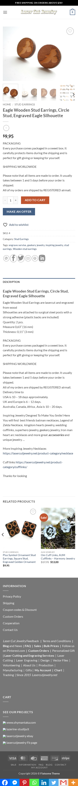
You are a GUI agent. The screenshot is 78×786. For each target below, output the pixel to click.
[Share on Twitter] (20, 258)
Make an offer (19, 211)
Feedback (33, 641)
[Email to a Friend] (28, 258)
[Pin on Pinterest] (35, 258)
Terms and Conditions (57, 641)
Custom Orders (13, 616)
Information (27, 764)
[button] (5, 12)
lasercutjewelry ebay (19, 736)
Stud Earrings (25, 104)
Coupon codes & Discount (20, 609)
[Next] (69, 53)
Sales (38, 646)
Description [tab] (11, 281)
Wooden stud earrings (25, 248)
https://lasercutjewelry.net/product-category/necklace (38, 453)
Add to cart (35, 200)
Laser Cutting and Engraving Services (29, 655)
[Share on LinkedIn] (42, 258)
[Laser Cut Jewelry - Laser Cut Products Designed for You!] (39, 12)
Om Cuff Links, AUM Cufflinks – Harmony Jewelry (58, 557)
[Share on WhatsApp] (6, 258)
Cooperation (11, 623)
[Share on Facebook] (13, 258)
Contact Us (10, 629)
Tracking (8, 675)
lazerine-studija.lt (17, 729)
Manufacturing (12, 670)
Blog (6, 646)
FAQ (28, 646)
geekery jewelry (35, 245)
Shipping (8, 603)
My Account (43, 670)
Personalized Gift (63, 650)
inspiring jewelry (54, 245)
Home (7, 104)
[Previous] (9, 53)
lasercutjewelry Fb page (21, 742)
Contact (60, 764)
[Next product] (6, 128)
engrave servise (17, 245)
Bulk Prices (51, 646)
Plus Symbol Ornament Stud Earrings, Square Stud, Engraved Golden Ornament (19, 558)
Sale (13, 764)
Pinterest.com (16, 650)
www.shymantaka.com (21, 722)
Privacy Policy (12, 596)
